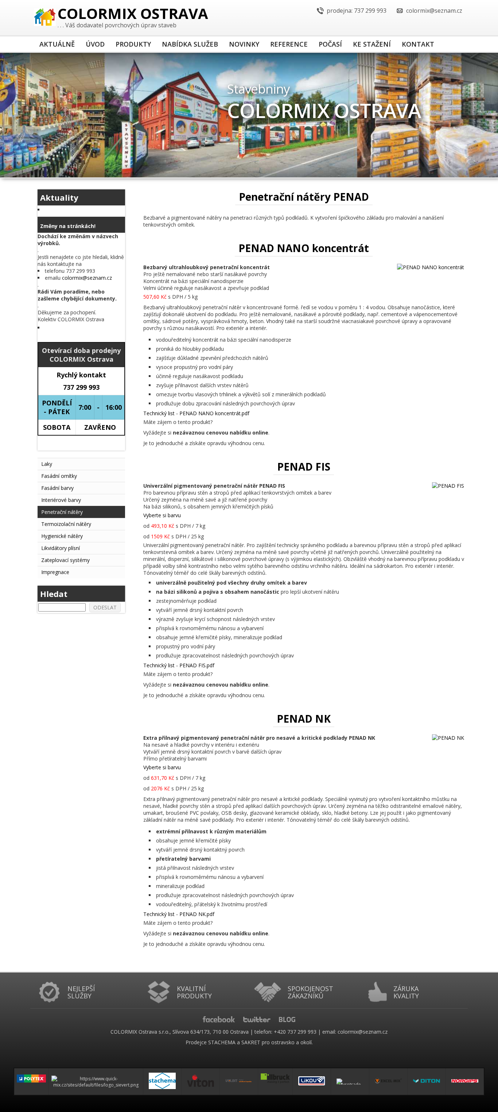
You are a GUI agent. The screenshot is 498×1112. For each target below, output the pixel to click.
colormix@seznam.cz (87, 277)
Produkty (133, 44)
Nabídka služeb (190, 44)
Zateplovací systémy (65, 560)
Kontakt (418, 44)
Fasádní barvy (57, 487)
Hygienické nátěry (62, 536)
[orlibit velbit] (238, 1082)
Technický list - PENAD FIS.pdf (178, 665)
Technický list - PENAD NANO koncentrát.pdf (196, 413)
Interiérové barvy (61, 499)
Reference (289, 44)
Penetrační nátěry (62, 511)
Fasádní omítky (59, 475)
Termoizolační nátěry (66, 523)
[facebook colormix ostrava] (222, 1019)
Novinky (244, 44)
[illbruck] (275, 1078)
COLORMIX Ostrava (133, 14)
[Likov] (311, 1081)
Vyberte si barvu (162, 515)
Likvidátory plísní (60, 548)
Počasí (330, 44)
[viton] (200, 1081)
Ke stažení (372, 44)
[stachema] (162, 1082)
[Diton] (426, 1081)
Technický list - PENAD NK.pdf (178, 914)
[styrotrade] (350, 1082)
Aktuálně (57, 44)
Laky (46, 463)
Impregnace (55, 572)
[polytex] (31, 1078)
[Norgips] (464, 1081)
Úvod (95, 44)
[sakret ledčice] (95, 1081)
